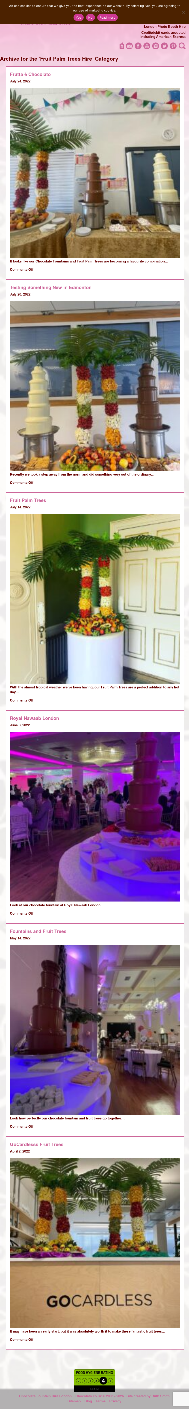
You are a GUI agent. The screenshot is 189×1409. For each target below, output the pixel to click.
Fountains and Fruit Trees (38, 931)
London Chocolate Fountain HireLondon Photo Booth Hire (159, 24)
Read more (107, 17)
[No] (183, 12)
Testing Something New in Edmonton (51, 287)
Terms (101, 1400)
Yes (78, 17)
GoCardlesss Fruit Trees (36, 1144)
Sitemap (74, 1400)
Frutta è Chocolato (30, 74)
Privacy (115, 1400)
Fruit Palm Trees (28, 500)
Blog (88, 1400)
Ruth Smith (160, 1395)
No (90, 17)
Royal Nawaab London (34, 718)
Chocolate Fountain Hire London (45, 1395)
